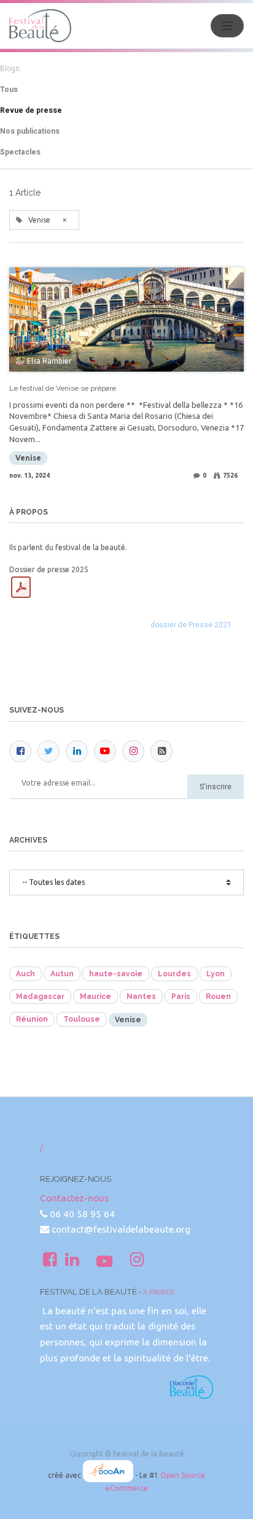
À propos (158, 1292)
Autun (62, 974)
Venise (28, 458)
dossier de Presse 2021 (191, 624)
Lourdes (174, 974)
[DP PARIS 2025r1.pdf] (21, 587)
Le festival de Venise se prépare (62, 388)
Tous (9, 89)
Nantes (141, 996)
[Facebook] (20, 751)
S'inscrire (216, 786)
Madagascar (40, 996)
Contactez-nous (74, 1198)
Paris (180, 996)
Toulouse (81, 1019)
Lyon (215, 974)
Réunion (32, 1019)
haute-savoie (115, 974)
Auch (25, 974)
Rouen (218, 996)
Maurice (95, 996)
